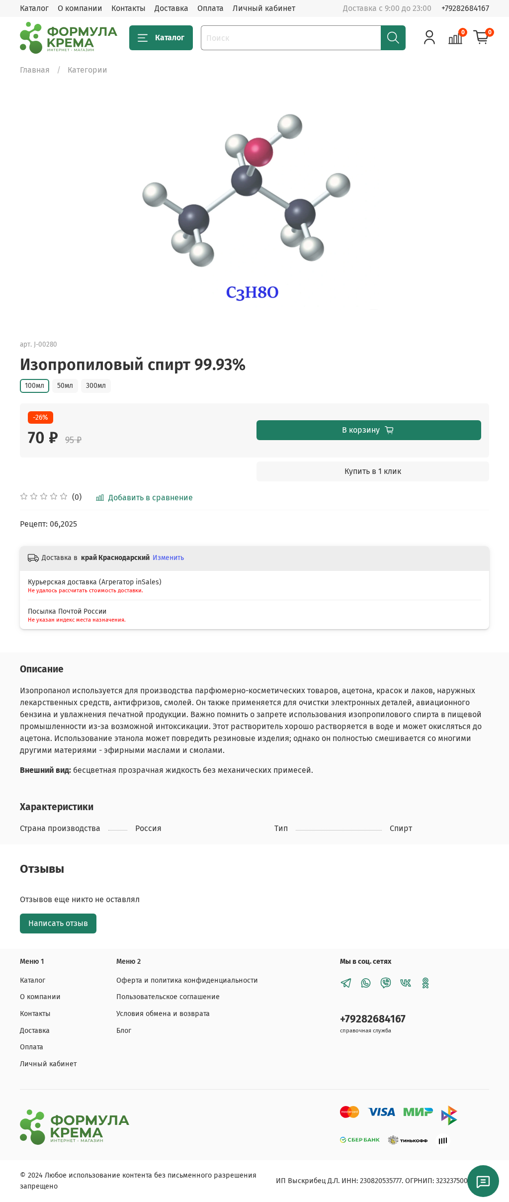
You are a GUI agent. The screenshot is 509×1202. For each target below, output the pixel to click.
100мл (34, 385)
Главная (35, 70)
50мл (65, 385)
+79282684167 (465, 8)
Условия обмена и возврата (163, 1014)
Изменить (168, 558)
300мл (96, 385)
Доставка (171, 8)
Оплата (210, 8)
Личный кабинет (264, 8)
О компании (80, 8)
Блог (123, 1030)
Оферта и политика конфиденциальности (187, 980)
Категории (87, 70)
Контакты (128, 8)
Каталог (34, 8)
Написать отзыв (58, 923)
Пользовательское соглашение (168, 997)
